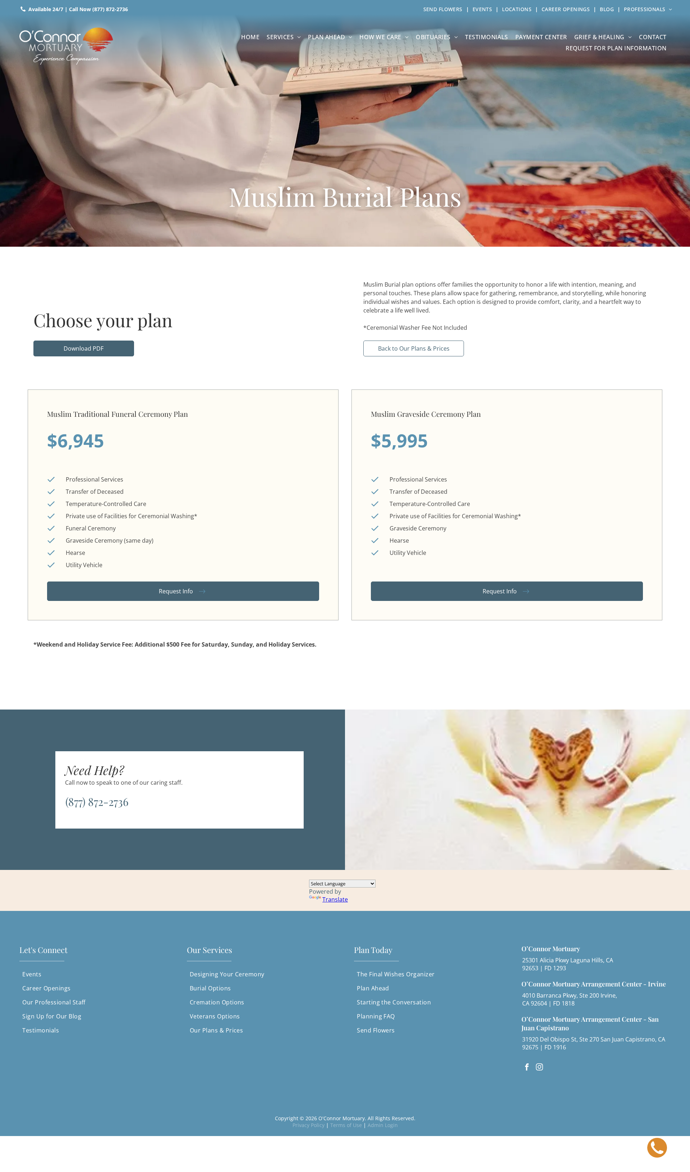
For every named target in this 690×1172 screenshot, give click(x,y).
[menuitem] (444, 9)
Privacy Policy (309, 1125)
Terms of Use (346, 1125)
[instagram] (539, 1068)
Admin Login (383, 1125)
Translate (335, 899)
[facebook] (526, 1068)
